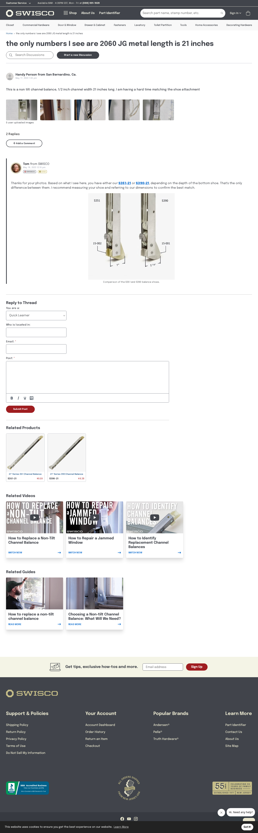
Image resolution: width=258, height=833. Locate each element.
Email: (10, 341)
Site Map (231, 746)
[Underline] (25, 398)
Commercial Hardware (36, 25)
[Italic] (18, 398)
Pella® (157, 732)
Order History (95, 732)
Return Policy (16, 732)
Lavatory (139, 25)
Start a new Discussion (78, 55)
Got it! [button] (247, 827)
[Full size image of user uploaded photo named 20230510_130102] (55, 110)
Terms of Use (15, 746)
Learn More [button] (121, 827)
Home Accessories (206, 25)
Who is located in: (18, 324)
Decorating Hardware (239, 25)
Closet (10, 25)
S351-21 (124, 183)
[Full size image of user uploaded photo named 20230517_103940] (124, 110)
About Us (232, 739)
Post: (9, 358)
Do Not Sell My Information (25, 753)
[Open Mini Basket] (249, 13)
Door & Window (67, 25)
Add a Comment (25, 143)
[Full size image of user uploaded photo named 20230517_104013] (21, 110)
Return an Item (96, 739)
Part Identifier (235, 725)
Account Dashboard (100, 725)
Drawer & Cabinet (95, 25)
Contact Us (233, 732)
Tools (183, 25)
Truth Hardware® (166, 739)
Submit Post (20, 409)
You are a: (13, 308)
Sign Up (196, 667)
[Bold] (11, 398)
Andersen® (161, 725)
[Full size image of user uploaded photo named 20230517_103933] (90, 110)
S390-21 (142, 183)
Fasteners (120, 25)
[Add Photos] (31, 398)
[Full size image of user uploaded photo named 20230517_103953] (158, 110)
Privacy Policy (16, 739)
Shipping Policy (17, 725)
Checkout (92, 746)
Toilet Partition (163, 25)
